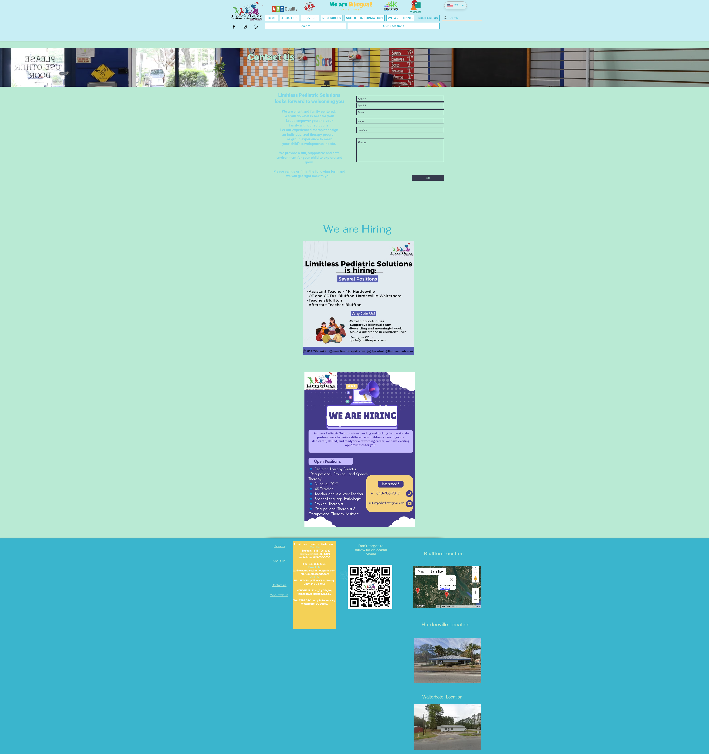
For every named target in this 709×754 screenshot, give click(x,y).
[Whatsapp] (255, 26)
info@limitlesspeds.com (314, 573)
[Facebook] (233, 26)
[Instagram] (244, 26)
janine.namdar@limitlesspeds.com (314, 570)
